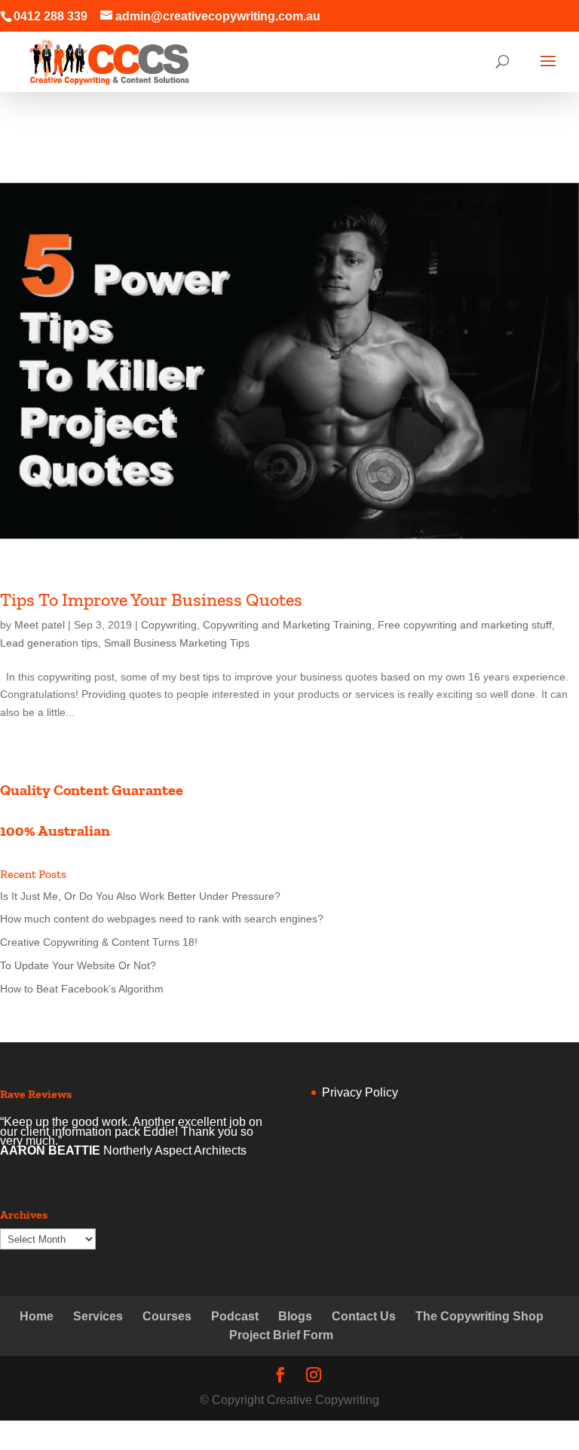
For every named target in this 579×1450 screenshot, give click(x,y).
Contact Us (364, 1316)
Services (98, 1316)
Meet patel (39, 625)
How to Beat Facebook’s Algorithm (82, 989)
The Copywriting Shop (479, 1316)
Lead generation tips (49, 643)
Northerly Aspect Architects (175, 1150)
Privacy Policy (360, 1092)
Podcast (235, 1316)
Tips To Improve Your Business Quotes (151, 599)
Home (37, 1316)
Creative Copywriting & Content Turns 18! (99, 942)
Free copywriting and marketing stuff (465, 625)
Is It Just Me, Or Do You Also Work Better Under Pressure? (140, 896)
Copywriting (169, 625)
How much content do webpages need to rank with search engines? (161, 919)
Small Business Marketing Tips (177, 643)
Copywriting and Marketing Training (287, 625)
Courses (166, 1316)
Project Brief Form (281, 1335)
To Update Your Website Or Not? (78, 965)
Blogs (295, 1316)
